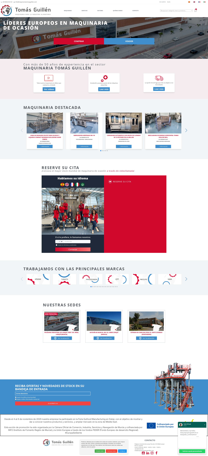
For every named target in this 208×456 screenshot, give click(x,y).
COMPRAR (79, 41)
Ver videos (49, 89)
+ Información (45, 146)
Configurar (122, 451)
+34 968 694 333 (139, 449)
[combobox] (176, 10)
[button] (100, 150)
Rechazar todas (111, 451)
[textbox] (176, 11)
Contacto (135, 10)
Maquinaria (68, 10)
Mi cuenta (162, 2)
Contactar (72, 249)
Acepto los (67, 245)
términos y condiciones (70, 245)
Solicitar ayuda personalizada (192, 451)
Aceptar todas (99, 451)
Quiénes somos (117, 10)
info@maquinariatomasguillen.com (144, 450)
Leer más (104, 89)
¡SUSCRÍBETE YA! (53, 403)
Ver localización (63, 338)
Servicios (84, 10)
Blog (168, 2)
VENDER (129, 41)
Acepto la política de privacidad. (26, 397)
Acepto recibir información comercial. (28, 399)
